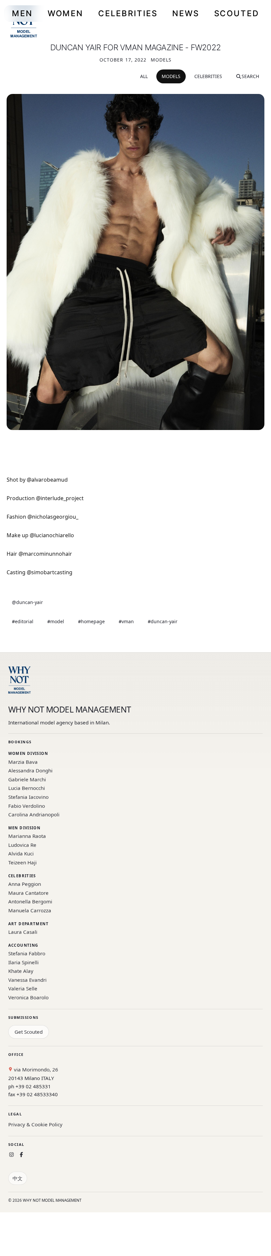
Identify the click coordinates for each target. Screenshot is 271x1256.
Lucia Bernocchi (26, 788)
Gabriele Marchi (27, 779)
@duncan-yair (27, 602)
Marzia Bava (23, 761)
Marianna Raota (27, 836)
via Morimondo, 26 (35, 1069)
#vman (126, 621)
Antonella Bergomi (30, 901)
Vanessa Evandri (27, 979)
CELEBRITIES (128, 13)
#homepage (91, 621)
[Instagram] (11, 1154)
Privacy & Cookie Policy (35, 1124)
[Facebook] (22, 1154)
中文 (17, 1178)
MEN (22, 13)
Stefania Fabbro (26, 953)
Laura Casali (22, 932)
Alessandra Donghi (30, 770)
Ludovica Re (22, 845)
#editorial (22, 621)
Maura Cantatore (28, 892)
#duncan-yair (162, 621)
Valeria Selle (22, 988)
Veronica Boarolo (28, 997)
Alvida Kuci (21, 853)
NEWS (185, 13)
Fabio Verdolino (26, 805)
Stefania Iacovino (28, 797)
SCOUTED (236, 13)
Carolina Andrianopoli (33, 814)
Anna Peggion (24, 884)
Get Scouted (29, 1031)
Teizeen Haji (22, 862)
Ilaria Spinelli (23, 962)
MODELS (171, 76)
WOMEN (65, 13)
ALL (144, 76)
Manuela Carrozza (29, 910)
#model (55, 621)
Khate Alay (20, 971)
